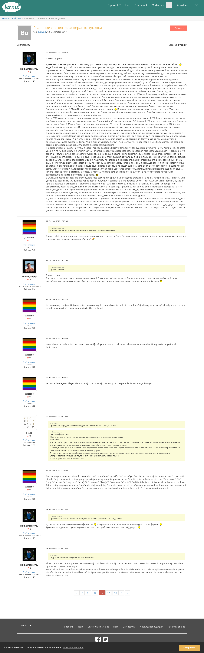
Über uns (68, 626)
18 (115, 592)
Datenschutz (129, 626)
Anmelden (182, 5)
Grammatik (141, 5)
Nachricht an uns (176, 626)
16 (102, 592)
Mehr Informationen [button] (73, 647)
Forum (5, 18)
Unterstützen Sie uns (98, 626)
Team (80, 626)
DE (196, 5)
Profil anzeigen (29, 76)
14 (88, 592)
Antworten (179, 28)
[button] (169, 5)
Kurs (127, 5)
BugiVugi (41, 31)
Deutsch (25, 625)
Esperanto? (114, 5)
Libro (115, 626)
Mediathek (158, 5)
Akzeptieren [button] (189, 647)
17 (108, 592)
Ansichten (16, 18)
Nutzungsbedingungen (151, 626)
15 (95, 592)
